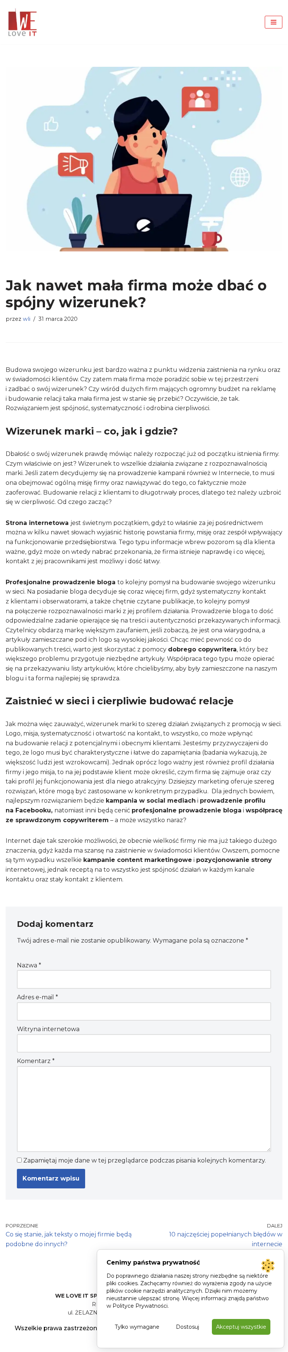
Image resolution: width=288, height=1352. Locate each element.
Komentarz (36, 1061)
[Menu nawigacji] (273, 22)
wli (26, 319)
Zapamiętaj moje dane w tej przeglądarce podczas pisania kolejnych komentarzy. (144, 1160)
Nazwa (29, 965)
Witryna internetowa (48, 1029)
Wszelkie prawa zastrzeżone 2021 (65, 1328)
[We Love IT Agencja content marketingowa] (22, 22)
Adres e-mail (37, 997)
